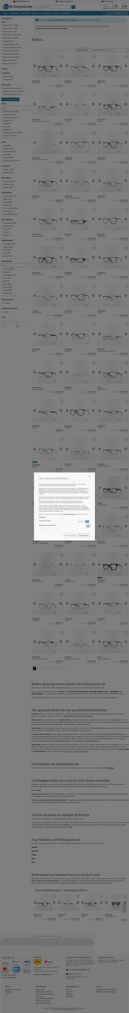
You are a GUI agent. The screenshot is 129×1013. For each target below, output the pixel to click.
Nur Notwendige (70, 535)
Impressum (42, 517)
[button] (87, 521)
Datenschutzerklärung (69, 514)
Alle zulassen (83, 535)
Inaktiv (88, 526)
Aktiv (87, 521)
